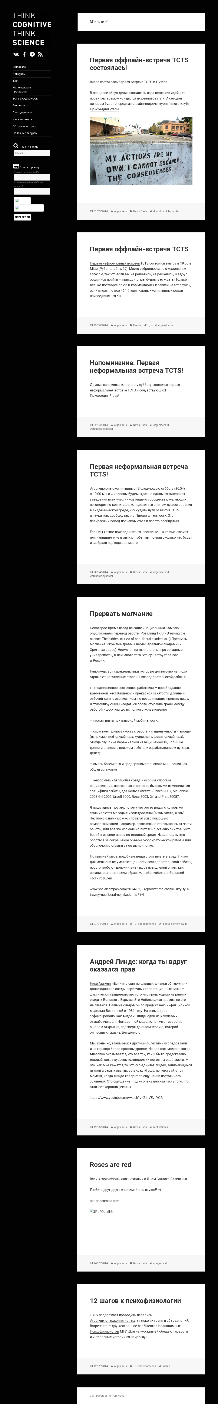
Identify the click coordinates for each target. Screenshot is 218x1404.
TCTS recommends (144, 923)
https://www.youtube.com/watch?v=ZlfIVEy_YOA (126, 1098)
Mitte (94, 269)
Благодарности (22, 112)
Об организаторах (24, 126)
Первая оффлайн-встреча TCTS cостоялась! (139, 64)
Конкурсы (19, 73)
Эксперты (19, 105)
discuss (167, 923)
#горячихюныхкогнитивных (120, 1179)
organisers (120, 211)
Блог (16, 80)
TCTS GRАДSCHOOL (25, 98)
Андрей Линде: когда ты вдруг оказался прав (138, 965)
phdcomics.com (107, 1201)
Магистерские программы (22, 89)
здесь (110, 650)
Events (137, 325)
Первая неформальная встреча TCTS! (139, 470)
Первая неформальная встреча (115, 263)
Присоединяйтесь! (104, 109)
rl (154, 211)
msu (165, 1366)
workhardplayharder (167, 211)
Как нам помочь (23, 119)
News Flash (140, 211)
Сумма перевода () (26, 172)
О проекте (19, 66)
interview (178, 923)
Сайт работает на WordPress (107, 1395)
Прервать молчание (121, 614)
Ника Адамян (100, 984)
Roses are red (110, 1165)
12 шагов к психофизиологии (135, 1301)
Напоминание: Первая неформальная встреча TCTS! (136, 366)
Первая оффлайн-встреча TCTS (139, 249)
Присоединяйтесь (104, 396)
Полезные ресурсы (25, 133)
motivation (159, 1127)
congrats (158, 1263)
